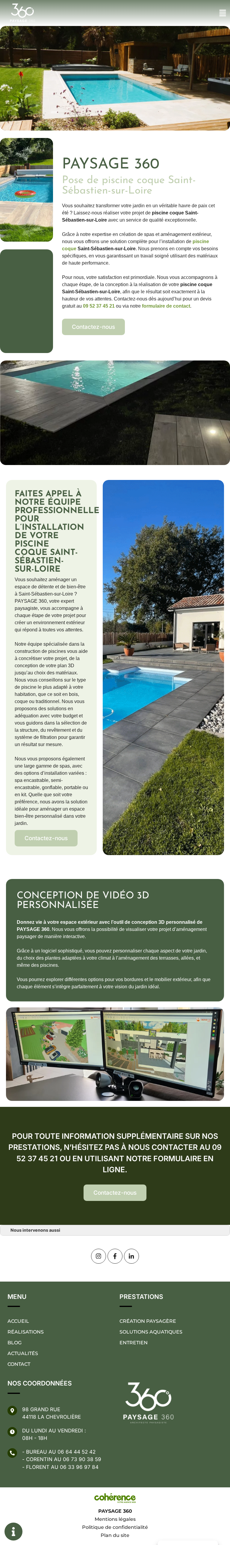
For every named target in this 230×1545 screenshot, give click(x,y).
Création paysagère (147, 1321)
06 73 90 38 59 (82, 1459)
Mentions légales (115, 1519)
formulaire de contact (166, 306)
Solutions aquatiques (150, 1332)
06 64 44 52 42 (77, 1452)
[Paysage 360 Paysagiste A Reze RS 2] (115, 1256)
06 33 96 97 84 (79, 1467)
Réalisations (25, 1332)
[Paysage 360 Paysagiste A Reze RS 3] (98, 1256)
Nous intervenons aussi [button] (35, 1230)
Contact (18, 1364)
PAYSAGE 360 (115, 1511)
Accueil (18, 1321)
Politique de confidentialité (115, 1527)
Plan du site (115, 1535)
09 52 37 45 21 (99, 306)
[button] (93, 327)
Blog (14, 1342)
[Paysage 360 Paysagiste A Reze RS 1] (131, 1256)
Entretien (133, 1342)
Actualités (22, 1353)
